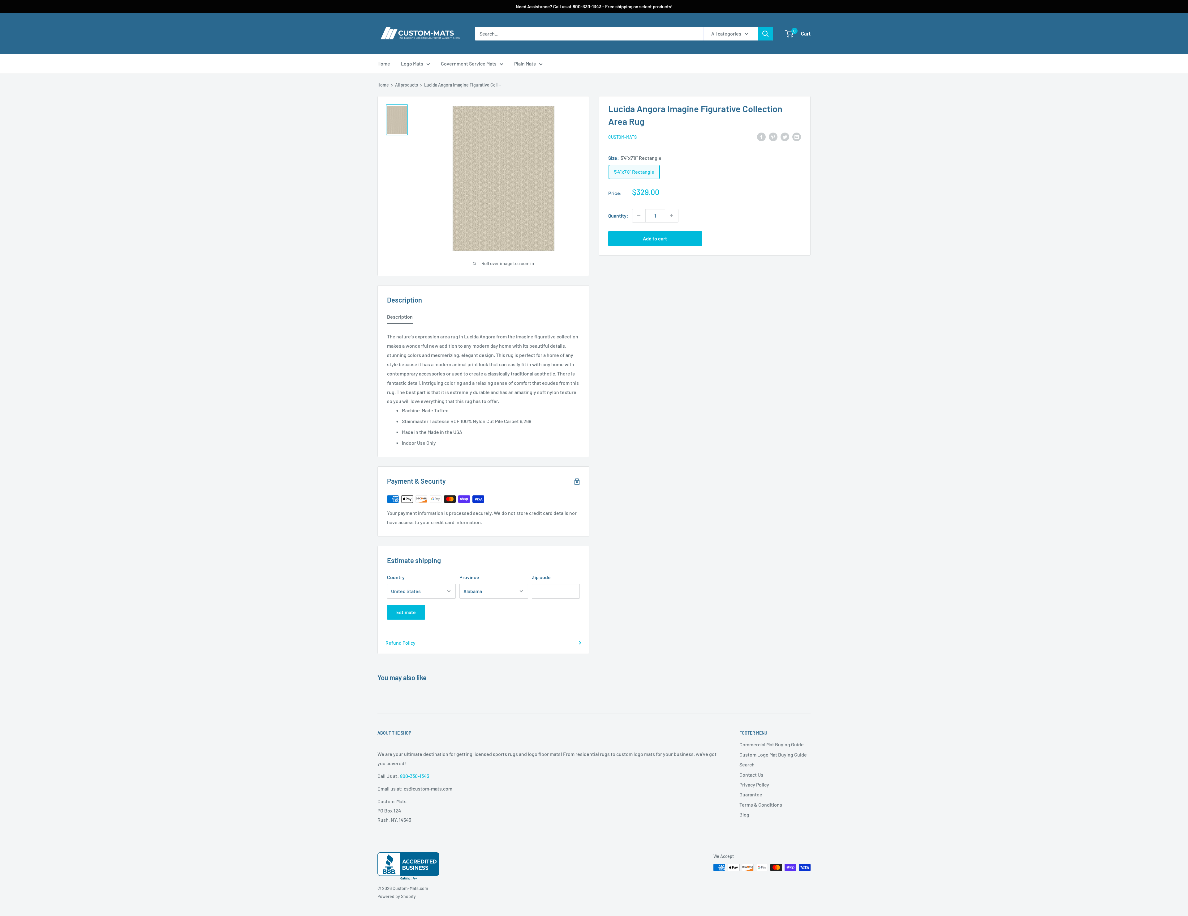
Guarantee (750, 794)
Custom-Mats (622, 137)
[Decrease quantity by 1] (638, 215)
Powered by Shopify (396, 896)
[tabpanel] (483, 387)
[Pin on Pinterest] (773, 136)
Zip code (541, 577)
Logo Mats (412, 63)
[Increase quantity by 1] (671, 215)
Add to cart (655, 238)
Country (396, 577)
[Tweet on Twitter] (785, 136)
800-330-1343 (414, 776)
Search (747, 764)
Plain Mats (525, 63)
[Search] (765, 33)
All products (406, 84)
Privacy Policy (754, 784)
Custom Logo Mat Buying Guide (773, 754)
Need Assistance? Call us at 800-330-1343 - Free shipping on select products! (594, 6)
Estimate (406, 612)
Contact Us (751, 775)
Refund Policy (400, 643)
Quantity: (618, 215)
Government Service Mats (469, 63)
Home (383, 63)
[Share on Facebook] (761, 136)
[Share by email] (796, 136)
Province (469, 577)
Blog (744, 814)
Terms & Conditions (760, 805)
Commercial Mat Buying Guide (771, 744)
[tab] (400, 318)
